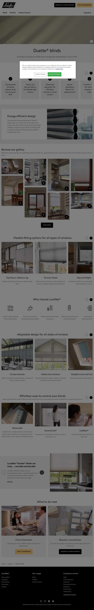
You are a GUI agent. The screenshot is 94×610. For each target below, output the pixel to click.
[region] (48, 70)
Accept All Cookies (54, 74)
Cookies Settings (40, 74)
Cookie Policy (59, 69)
